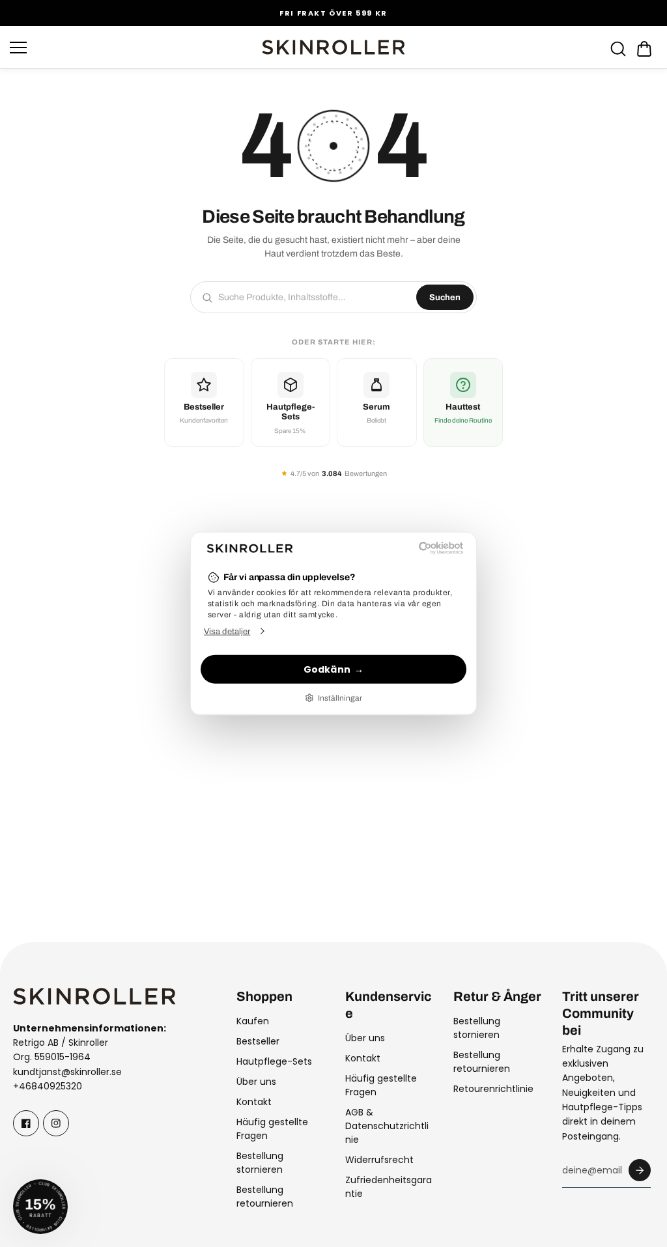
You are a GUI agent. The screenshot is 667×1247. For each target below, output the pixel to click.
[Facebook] (26, 1123)
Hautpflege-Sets (274, 1061)
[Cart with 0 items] (644, 49)
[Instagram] (56, 1123)
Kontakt (254, 1101)
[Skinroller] (333, 47)
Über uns (256, 1081)
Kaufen (252, 1021)
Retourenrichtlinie (493, 1088)
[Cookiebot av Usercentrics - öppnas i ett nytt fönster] (406, 547)
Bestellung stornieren (259, 1162)
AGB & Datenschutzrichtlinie (387, 1126)
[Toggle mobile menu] (132, 47)
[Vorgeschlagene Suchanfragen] (618, 49)
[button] (644, 49)
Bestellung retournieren (264, 1196)
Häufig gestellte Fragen (272, 1128)
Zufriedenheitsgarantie (388, 1186)
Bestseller (257, 1041)
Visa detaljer (227, 631)
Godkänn (327, 668)
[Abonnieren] (640, 1170)
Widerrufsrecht (379, 1159)
